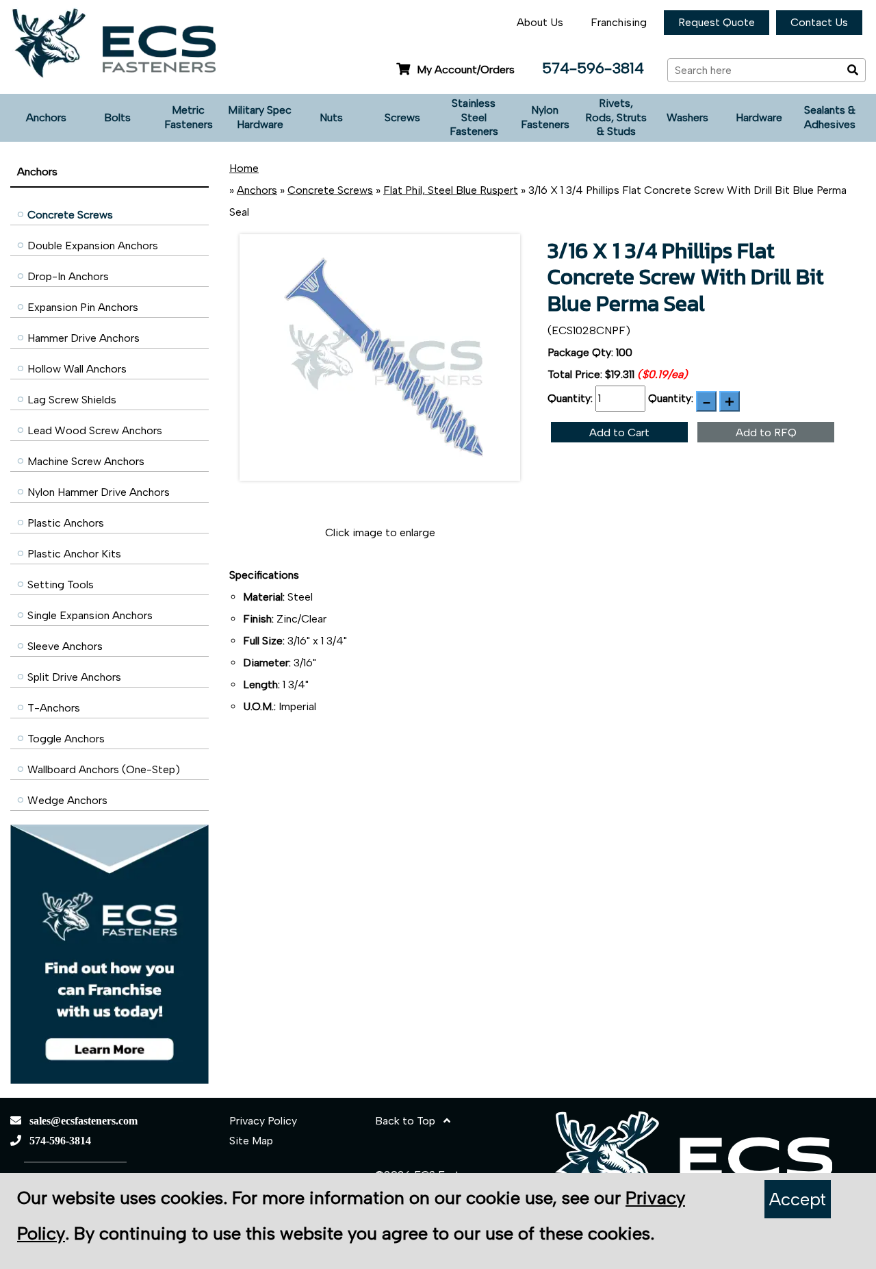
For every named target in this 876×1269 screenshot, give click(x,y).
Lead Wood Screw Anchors (94, 430)
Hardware (759, 117)
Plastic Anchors (65, 522)
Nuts (331, 117)
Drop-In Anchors (68, 276)
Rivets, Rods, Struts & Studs (616, 117)
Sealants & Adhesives (829, 117)
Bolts (117, 117)
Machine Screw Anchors (85, 461)
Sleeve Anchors (65, 646)
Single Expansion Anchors (90, 615)
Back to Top (409, 1120)
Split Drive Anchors (74, 676)
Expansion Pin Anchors (82, 307)
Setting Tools (60, 584)
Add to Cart (619, 432)
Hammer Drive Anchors (83, 337)
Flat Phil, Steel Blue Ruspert (450, 190)
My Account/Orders (466, 69)
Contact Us (819, 22)
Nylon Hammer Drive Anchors (98, 492)
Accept (797, 1199)
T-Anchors (53, 707)
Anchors (46, 117)
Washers (687, 117)
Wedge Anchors (67, 800)
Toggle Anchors (66, 738)
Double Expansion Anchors (92, 245)
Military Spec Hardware (260, 117)
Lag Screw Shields (71, 399)
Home (244, 168)
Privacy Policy (263, 1120)
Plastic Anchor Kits (74, 553)
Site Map (251, 1140)
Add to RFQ (766, 432)
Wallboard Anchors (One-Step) (103, 769)
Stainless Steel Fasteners (474, 117)
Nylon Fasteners (545, 117)
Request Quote (716, 22)
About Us (540, 22)
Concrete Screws (70, 214)
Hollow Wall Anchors (77, 368)
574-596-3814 (593, 68)
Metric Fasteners (188, 117)
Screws (402, 117)
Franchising (619, 22)
